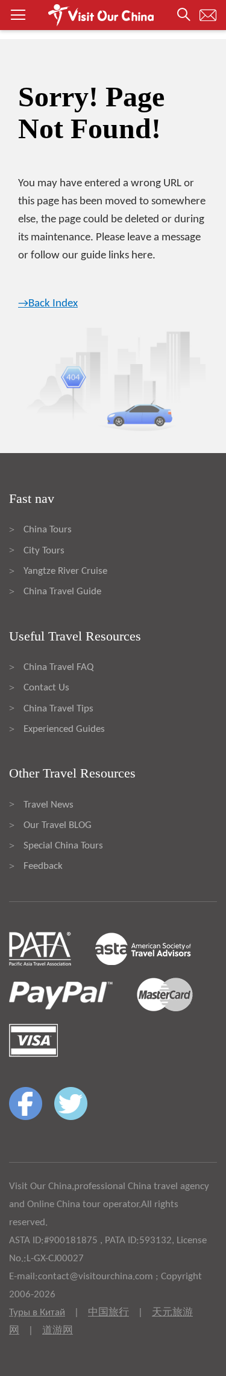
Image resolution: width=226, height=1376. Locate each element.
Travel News (49, 805)
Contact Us (46, 688)
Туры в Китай (37, 1313)
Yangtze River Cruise (65, 571)
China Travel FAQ (58, 667)
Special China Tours (63, 846)
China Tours (48, 530)
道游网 (57, 1331)
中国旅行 (108, 1313)
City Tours (44, 551)
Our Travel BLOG (58, 825)
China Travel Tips (58, 709)
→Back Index (48, 303)
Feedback (43, 866)
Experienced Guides (64, 729)
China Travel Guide (62, 591)
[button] (113, 15)
